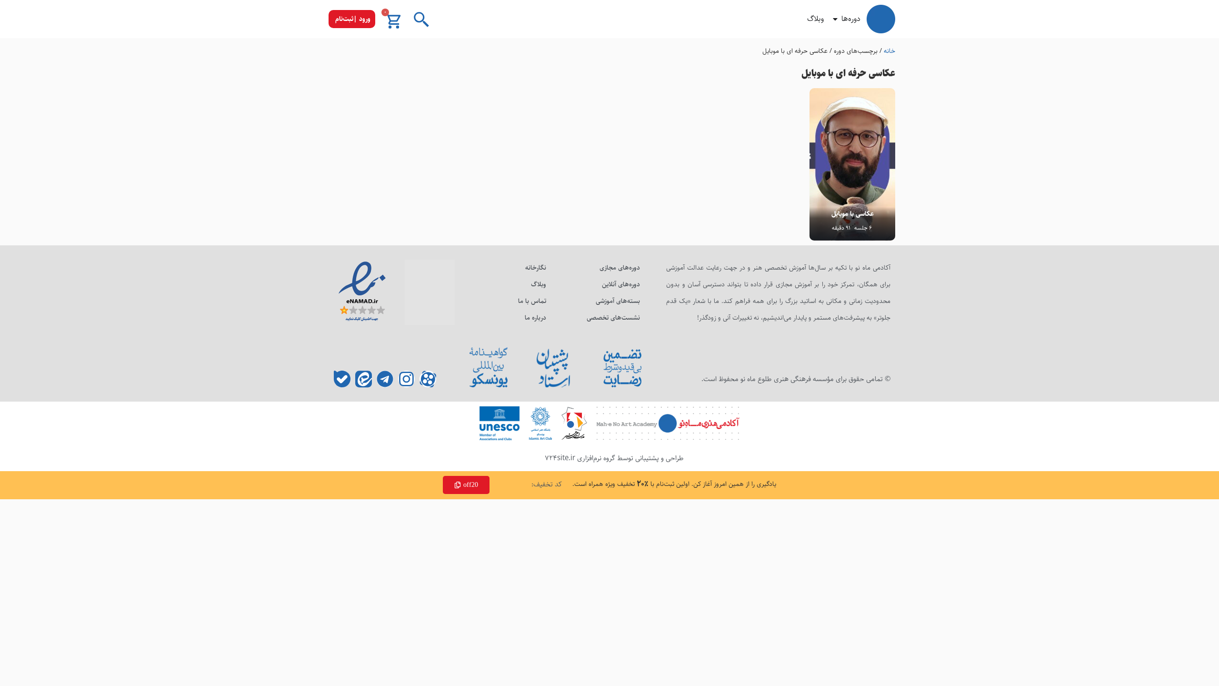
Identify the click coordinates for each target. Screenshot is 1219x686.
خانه (889, 51)
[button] (352, 19)
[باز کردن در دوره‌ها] (835, 19)
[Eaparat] (428, 379)
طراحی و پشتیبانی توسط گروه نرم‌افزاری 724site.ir (614, 458)
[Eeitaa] (363, 379)
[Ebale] (342, 379)
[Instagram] (406, 379)
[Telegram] (385, 379)
